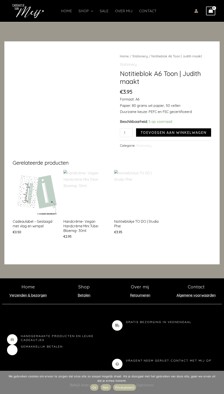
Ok (94, 387)
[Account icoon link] (196, 11)
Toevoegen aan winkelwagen (173, 132)
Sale (104, 11)
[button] (91, 10)
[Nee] (218, 382)
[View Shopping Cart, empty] (210, 11)
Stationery (140, 56)
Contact (148, 11)
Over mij (124, 11)
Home (66, 11)
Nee (106, 387)
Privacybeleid (124, 387)
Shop (84, 11)
